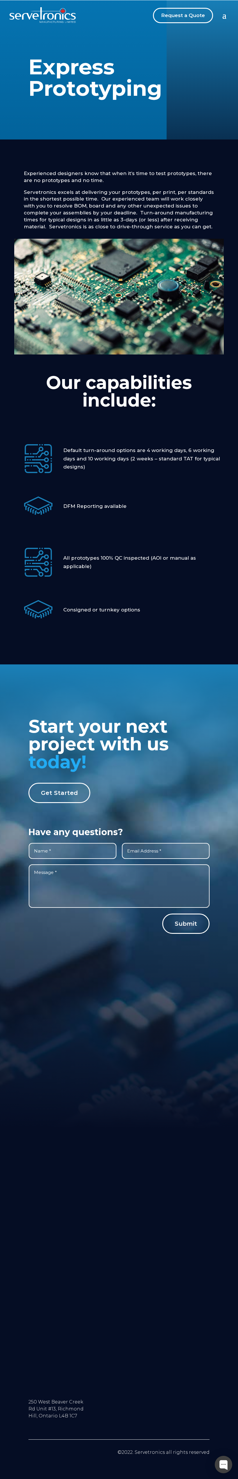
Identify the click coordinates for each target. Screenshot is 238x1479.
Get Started (59, 792)
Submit (186, 923)
